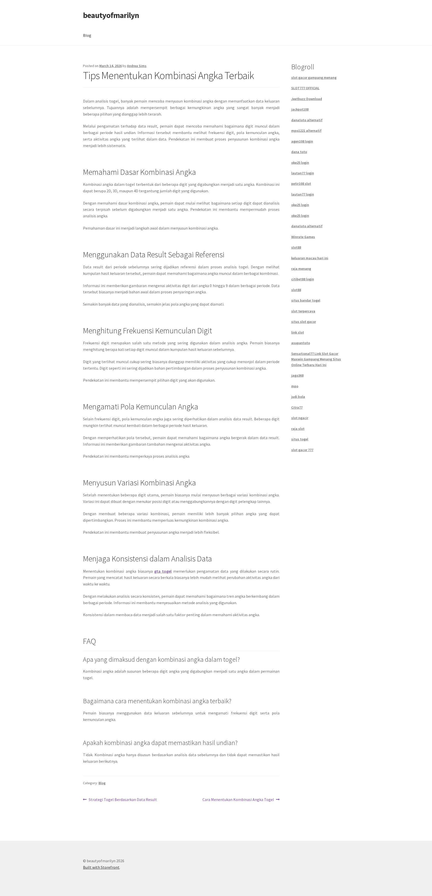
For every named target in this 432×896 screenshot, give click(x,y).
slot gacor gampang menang (313, 77)
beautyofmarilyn (111, 15)
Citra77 (296, 407)
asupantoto (300, 343)
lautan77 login (302, 173)
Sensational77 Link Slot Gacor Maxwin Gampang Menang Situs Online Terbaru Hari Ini (316, 359)
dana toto (299, 152)
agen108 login (302, 141)
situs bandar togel (305, 300)
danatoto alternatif (306, 120)
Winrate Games (303, 237)
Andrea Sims (136, 66)
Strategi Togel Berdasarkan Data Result (122, 800)
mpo (294, 386)
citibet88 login (302, 279)
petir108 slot (301, 183)
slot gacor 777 (302, 450)
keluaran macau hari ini (309, 258)
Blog (87, 35)
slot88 (296, 247)
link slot (297, 332)
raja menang (301, 268)
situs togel (299, 439)
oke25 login (300, 162)
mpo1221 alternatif (306, 130)
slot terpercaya (303, 311)
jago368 (297, 375)
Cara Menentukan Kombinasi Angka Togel (238, 800)
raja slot (297, 428)
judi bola (298, 396)
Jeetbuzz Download (306, 99)
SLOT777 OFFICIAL (305, 88)
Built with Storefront (101, 867)
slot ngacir (299, 418)
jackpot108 (299, 109)
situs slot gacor (303, 321)
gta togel (163, 571)
